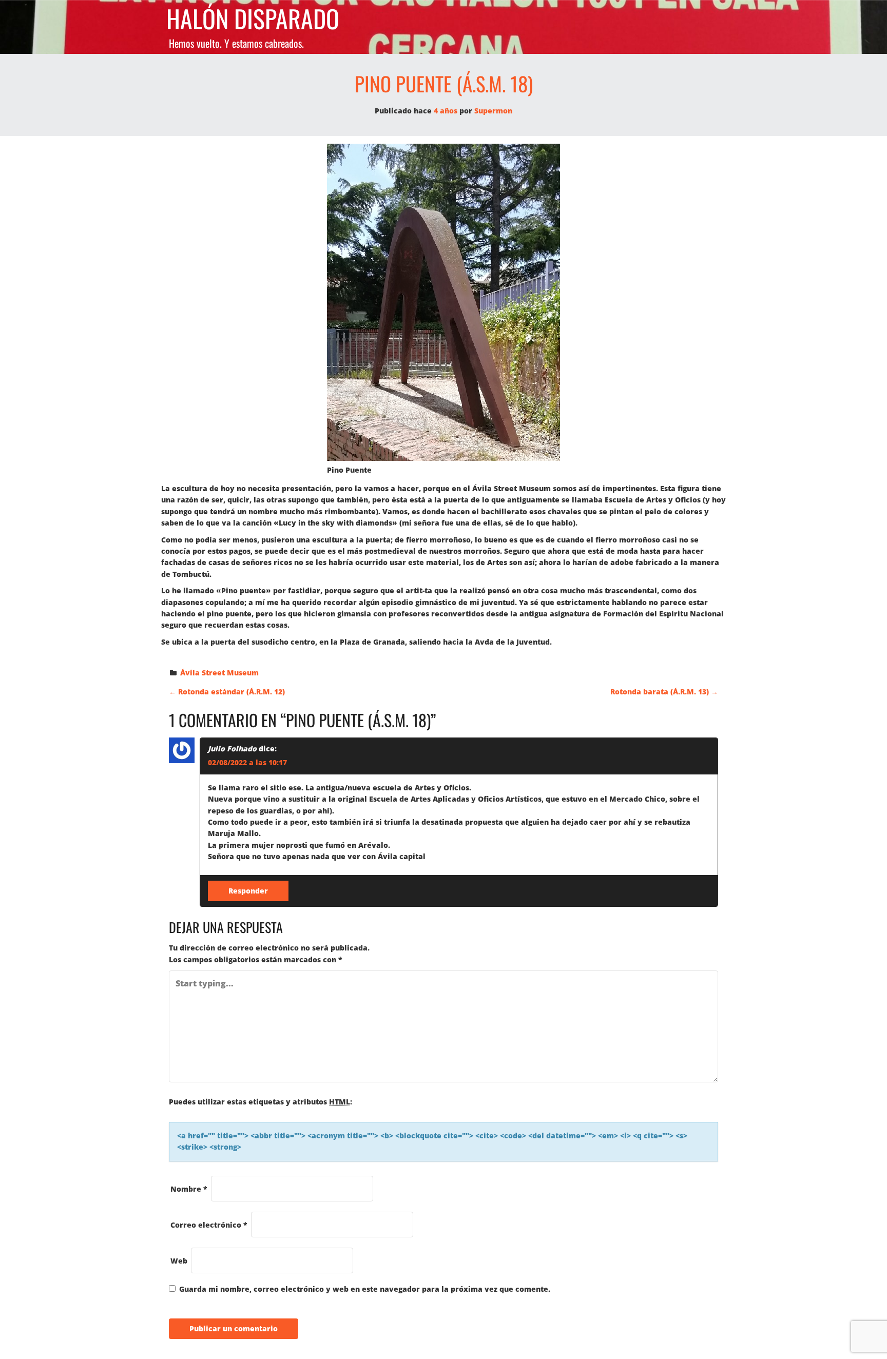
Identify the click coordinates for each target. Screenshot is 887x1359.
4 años (445, 110)
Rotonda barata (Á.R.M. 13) (664, 691)
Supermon (493, 110)
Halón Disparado (252, 18)
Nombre (188, 1189)
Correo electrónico (208, 1225)
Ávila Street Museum (219, 672)
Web (178, 1261)
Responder (248, 891)
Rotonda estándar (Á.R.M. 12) (227, 691)
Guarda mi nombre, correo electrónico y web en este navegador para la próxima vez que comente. (364, 1289)
